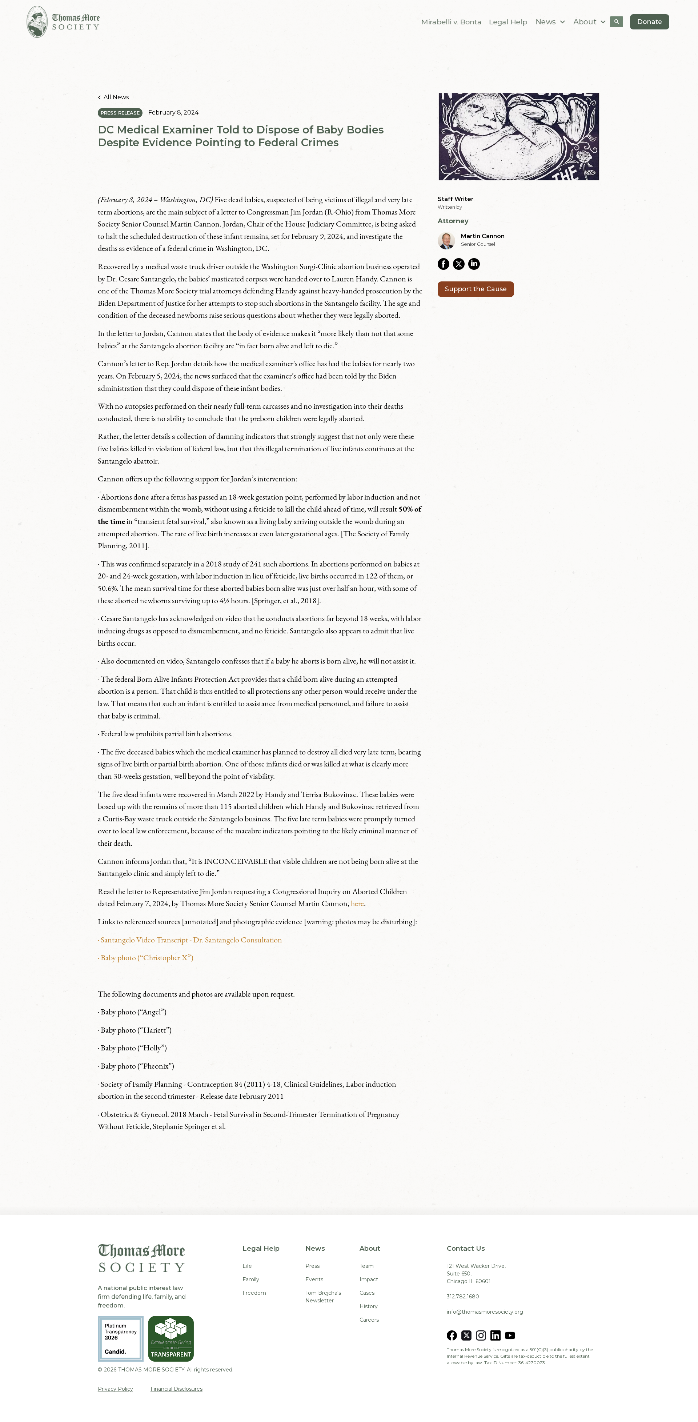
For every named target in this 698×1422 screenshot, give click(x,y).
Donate (649, 21)
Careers (369, 1320)
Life (247, 1266)
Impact (369, 1279)
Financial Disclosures (176, 1389)
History (369, 1306)
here (357, 903)
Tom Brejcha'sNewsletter (323, 1297)
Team (367, 1266)
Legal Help (508, 21)
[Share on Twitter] (460, 264)
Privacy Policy (115, 1389)
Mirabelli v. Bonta (452, 21)
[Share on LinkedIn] (476, 264)
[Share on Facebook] (445, 264)
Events (314, 1279)
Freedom (254, 1293)
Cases (367, 1293)
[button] (551, 22)
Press (312, 1266)
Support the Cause (476, 289)
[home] (63, 21)
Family (250, 1279)
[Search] (616, 21)
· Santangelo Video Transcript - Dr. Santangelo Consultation (190, 939)
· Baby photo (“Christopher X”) (145, 957)
